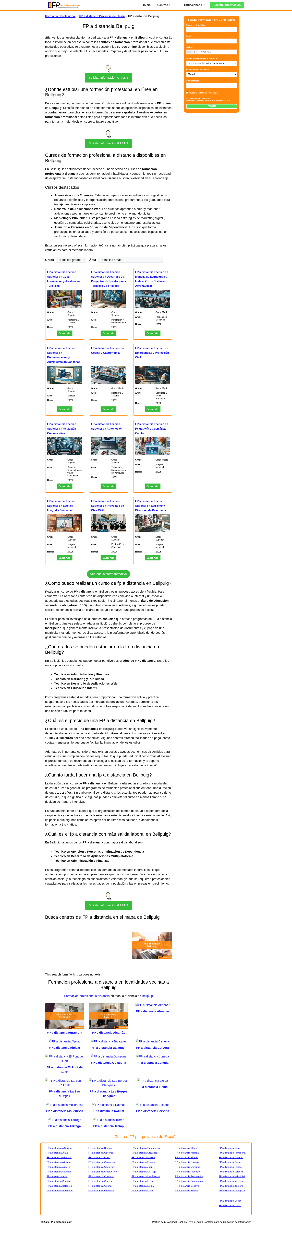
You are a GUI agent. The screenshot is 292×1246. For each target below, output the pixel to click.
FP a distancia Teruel (230, 1162)
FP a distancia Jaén (142, 1167)
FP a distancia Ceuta (230, 1200)
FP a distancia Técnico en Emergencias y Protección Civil (152, 353)
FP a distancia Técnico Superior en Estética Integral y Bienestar (61, 506)
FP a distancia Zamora (231, 1185)
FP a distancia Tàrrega (64, 1126)
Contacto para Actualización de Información (227, 1221)
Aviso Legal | (196, 1221)
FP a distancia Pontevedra (189, 1176)
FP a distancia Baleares (59, 1185)
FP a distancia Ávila (56, 1176)
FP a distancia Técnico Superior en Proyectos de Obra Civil (107, 506)
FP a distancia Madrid (186, 1148)
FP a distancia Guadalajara (146, 1148)
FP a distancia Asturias (58, 1171)
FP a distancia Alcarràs (108, 1032)
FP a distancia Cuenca (100, 1181)
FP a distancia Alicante (58, 1162)
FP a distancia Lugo (142, 1190)
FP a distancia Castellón (101, 1167)
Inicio (147, 5)
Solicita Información (227, 5)
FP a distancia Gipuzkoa (144, 1152)
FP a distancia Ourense (187, 1167)
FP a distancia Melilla (230, 1205)
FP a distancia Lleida (153, 1087)
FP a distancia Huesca (143, 1162)
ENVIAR (212, 106)
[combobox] (192, 52)
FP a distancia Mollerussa (64, 1111)
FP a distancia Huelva (143, 1157)
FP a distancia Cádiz (99, 1157)
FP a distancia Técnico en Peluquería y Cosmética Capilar (151, 429)
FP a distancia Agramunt (64, 1032)
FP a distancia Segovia (187, 1185)
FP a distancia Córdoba (101, 1176)
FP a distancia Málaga (187, 1152)
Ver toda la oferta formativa (108, 574)
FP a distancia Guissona (108, 1062)
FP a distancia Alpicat (64, 1047)
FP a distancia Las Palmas (145, 1176)
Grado (49, 260)
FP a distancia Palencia (187, 1171)
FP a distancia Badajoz (58, 1181)
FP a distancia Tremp (108, 1126)
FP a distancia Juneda (152, 1062)
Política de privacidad (164, 1221)
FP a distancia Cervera (152, 1047)
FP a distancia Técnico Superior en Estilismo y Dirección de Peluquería (150, 506)
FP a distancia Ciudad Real (102, 1171)
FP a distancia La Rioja (143, 1171)
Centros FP (164, 5)
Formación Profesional (60, 16)
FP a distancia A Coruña (59, 1148)
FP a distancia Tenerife (231, 1157)
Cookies (182, 1221)
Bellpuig (147, 996)
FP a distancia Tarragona (232, 1152)
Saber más (64, 333)
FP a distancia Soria (229, 1148)
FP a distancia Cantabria (101, 1162)
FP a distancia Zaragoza (232, 1190)
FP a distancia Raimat (108, 1111)
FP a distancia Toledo (230, 1167)
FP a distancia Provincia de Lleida (102, 16)
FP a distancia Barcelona (59, 1190)
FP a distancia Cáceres (100, 1152)
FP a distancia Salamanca (189, 1181)
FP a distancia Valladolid (232, 1176)
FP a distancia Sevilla (186, 1190)
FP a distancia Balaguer (108, 1047)
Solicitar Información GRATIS (108, 77)
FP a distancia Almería (58, 1167)
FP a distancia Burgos (100, 1148)
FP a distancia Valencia (231, 1171)
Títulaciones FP (194, 5)
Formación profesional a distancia (87, 996)
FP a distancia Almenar (152, 1011)
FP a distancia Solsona (152, 1111)
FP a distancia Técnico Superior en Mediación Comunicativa (61, 429)
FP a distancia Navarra (187, 1162)
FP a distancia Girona (100, 1185)
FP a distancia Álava (57, 1152)
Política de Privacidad (208, 93)
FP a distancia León (142, 1181)
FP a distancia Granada (101, 1190)
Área (92, 260)
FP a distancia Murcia (186, 1157)
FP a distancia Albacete (58, 1157)
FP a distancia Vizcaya (231, 1181)
